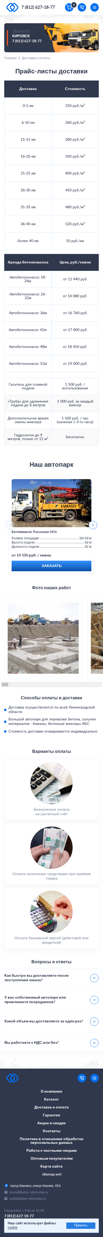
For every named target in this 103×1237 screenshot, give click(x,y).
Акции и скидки (51, 1123)
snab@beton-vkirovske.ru (27, 1199)
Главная (10, 58)
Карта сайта (51, 1166)
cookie (12, 1227)
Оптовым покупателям (52, 1158)
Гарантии (51, 1115)
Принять (80, 1225)
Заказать (52, 566)
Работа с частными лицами (51, 1151)
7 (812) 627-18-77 (38, 7)
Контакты (51, 1131)
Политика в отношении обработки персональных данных (51, 1141)
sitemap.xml (51, 1174)
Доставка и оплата (51, 1107)
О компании (51, 1091)
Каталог (51, 1099)
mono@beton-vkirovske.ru (28, 1192)
